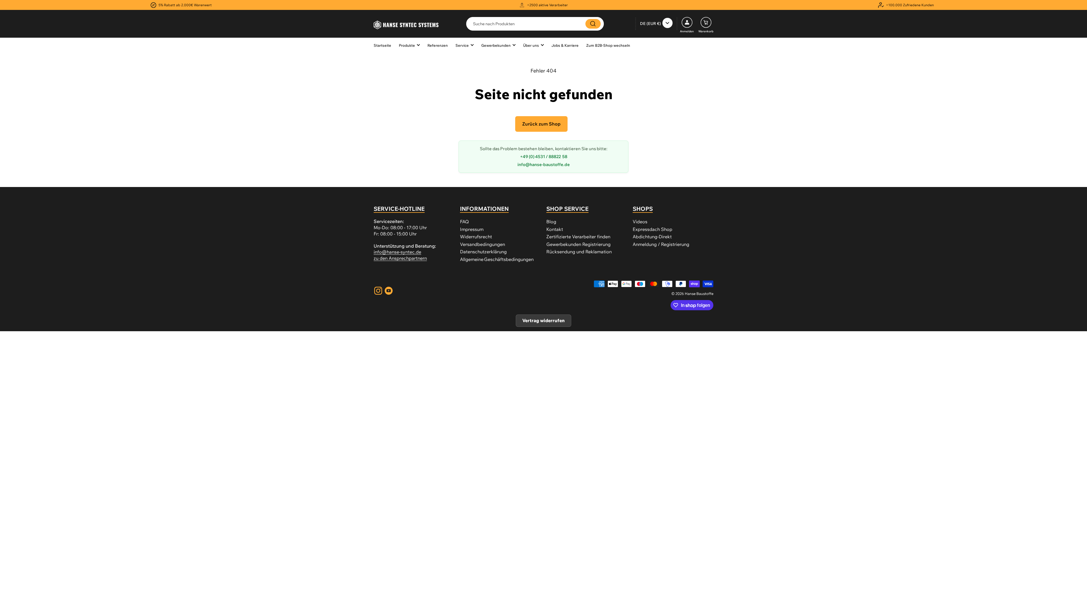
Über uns (531, 45)
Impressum (471, 229)
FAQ (464, 221)
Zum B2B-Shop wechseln (608, 45)
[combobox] (535, 24)
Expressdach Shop (652, 229)
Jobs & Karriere (565, 45)
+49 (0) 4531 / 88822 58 (543, 156)
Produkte (407, 45)
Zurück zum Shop (541, 124)
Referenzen (437, 45)
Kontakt (554, 229)
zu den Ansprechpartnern (400, 258)
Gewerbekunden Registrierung (578, 244)
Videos (640, 221)
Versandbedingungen (482, 244)
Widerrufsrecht (476, 236)
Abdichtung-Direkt (652, 236)
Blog (551, 221)
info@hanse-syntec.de (397, 252)
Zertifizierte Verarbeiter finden (578, 236)
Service (462, 45)
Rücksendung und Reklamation (579, 251)
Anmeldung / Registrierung (661, 244)
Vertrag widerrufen (543, 320)
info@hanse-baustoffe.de (543, 164)
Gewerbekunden (496, 45)
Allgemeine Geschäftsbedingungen (497, 259)
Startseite (382, 45)
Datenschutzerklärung (483, 251)
